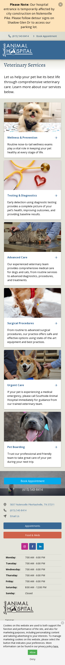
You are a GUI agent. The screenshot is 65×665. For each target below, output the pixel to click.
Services (9, 620)
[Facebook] (32, 546)
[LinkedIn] (40, 546)
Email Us (14, 516)
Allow (33, 652)
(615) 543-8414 (32, 489)
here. (56, 646)
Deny (32, 659)
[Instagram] (24, 546)
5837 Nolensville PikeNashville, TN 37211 (32, 504)
